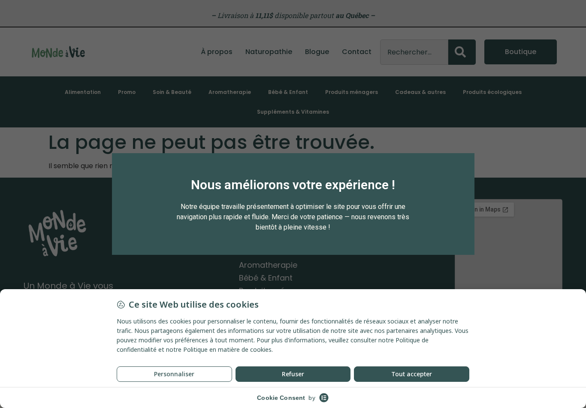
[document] (293, 204)
